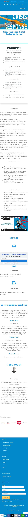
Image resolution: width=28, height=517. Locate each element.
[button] (14, 254)
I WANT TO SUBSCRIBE (14, 261)
